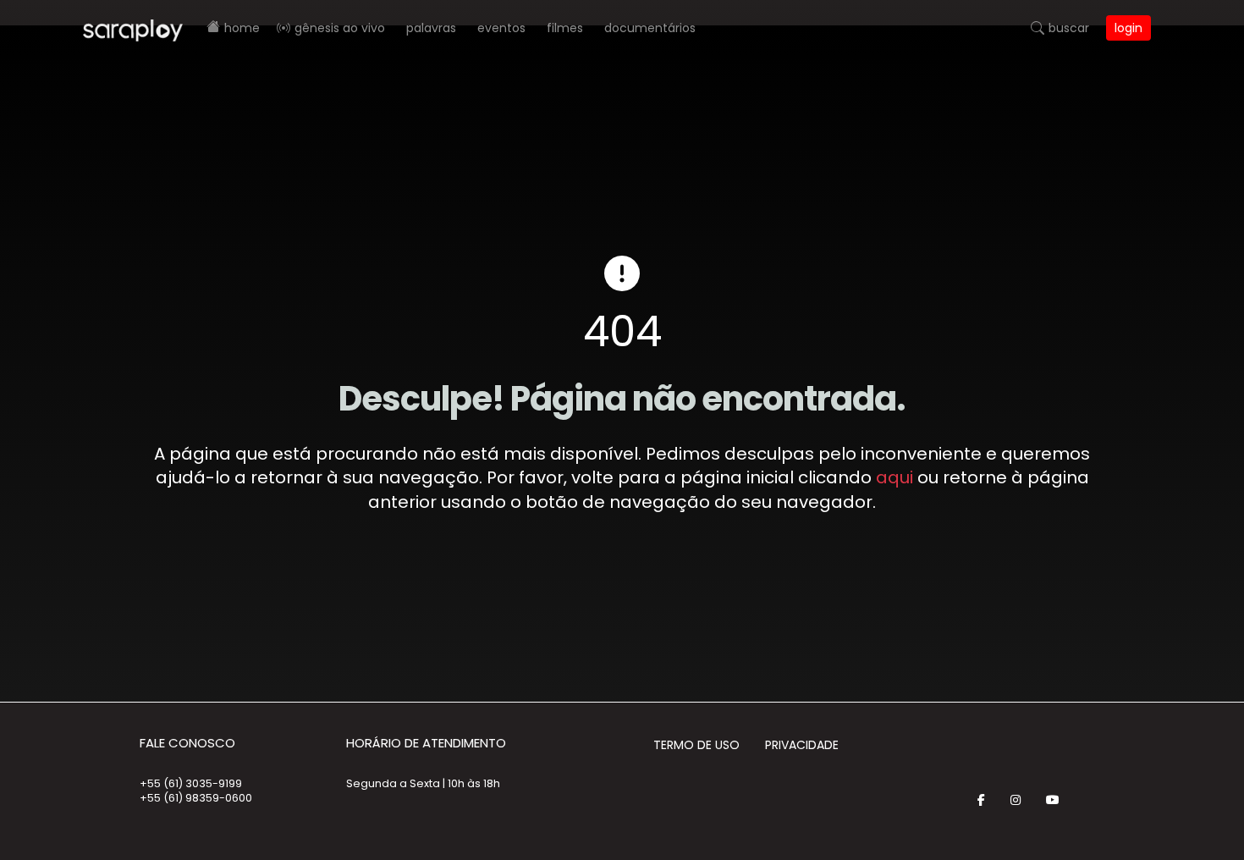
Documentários (650, 27)
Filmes (565, 27)
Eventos (501, 27)
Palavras (431, 27)
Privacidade (802, 744)
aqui (894, 477)
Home (242, 27)
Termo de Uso (696, 744)
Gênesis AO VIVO (339, 27)
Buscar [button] (1069, 27)
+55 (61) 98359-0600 (196, 798)
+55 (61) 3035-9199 (191, 783)
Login (1128, 27)
